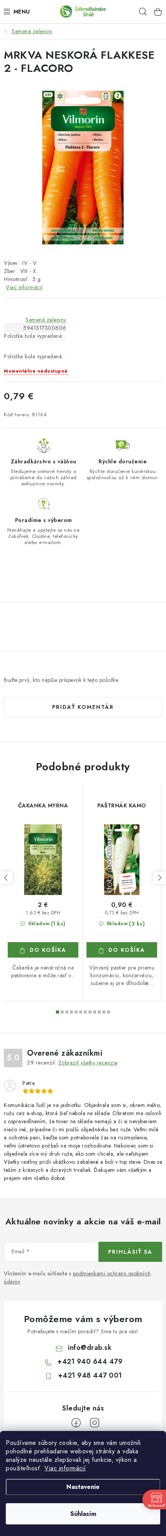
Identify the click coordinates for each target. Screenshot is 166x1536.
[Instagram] (94, 1422)
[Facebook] (76, 1422)
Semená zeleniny (45, 320)
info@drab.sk (90, 1348)
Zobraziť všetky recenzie (88, 1062)
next (159, 877)
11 (108, 1012)
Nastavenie (83, 1486)
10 (103, 1012)
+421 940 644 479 (89, 1361)
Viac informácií (65, 1468)
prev (6, 877)
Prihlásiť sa (130, 1252)
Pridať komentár (83, 707)
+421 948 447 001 (90, 1375)
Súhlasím (83, 1513)
